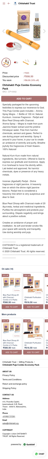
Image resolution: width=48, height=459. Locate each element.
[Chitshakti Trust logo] (15, 3)
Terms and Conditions (12, 379)
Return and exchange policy (14, 383)
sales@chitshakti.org (10, 423)
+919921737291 (8, 416)
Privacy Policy (8, 375)
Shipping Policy (9, 388)
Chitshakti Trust (26, 3)
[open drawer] (3, 3)
